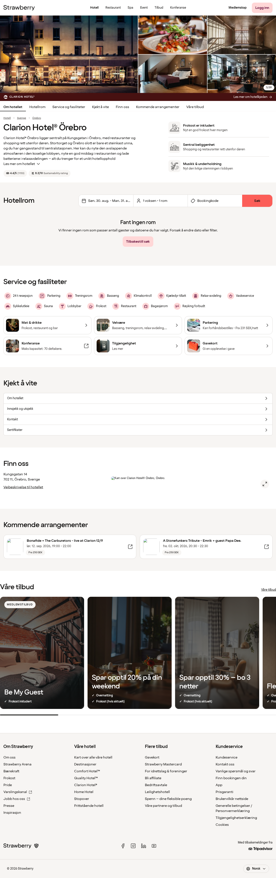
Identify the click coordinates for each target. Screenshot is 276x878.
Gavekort (152, 757)
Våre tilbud (195, 107)
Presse (8, 805)
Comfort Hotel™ (87, 771)
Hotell (7, 118)
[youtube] (154, 845)
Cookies (222, 824)
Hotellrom (37, 107)
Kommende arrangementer (157, 107)
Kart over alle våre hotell (93, 757)
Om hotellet (12, 107)
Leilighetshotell (157, 792)
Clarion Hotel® (85, 785)
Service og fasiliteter (68, 107)
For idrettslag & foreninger (166, 771)
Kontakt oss (225, 764)
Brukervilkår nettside (232, 798)
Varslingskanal (15, 792)
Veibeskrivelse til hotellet (23, 487)
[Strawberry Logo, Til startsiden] (19, 7)
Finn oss (122, 107)
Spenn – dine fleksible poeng (168, 798)
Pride (7, 785)
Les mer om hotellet (19, 164)
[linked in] (143, 845)
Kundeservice (226, 757)
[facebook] (122, 845)
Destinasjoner (85, 764)
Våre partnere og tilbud (163, 805)
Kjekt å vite (100, 107)
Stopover (81, 798)
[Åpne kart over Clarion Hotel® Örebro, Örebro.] (264, 484)
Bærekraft (11, 771)
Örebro (36, 118)
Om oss (9, 757)
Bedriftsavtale (156, 785)
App (219, 785)
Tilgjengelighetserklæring (236, 817)
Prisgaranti (224, 792)
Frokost (9, 778)
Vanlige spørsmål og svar (236, 771)
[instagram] (133, 845)
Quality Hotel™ (86, 778)
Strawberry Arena (17, 764)
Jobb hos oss (14, 798)
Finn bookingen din (231, 778)
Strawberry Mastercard (163, 764)
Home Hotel (83, 792)
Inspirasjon (12, 812)
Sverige (21, 118)
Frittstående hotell (89, 805)
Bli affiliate (153, 778)
